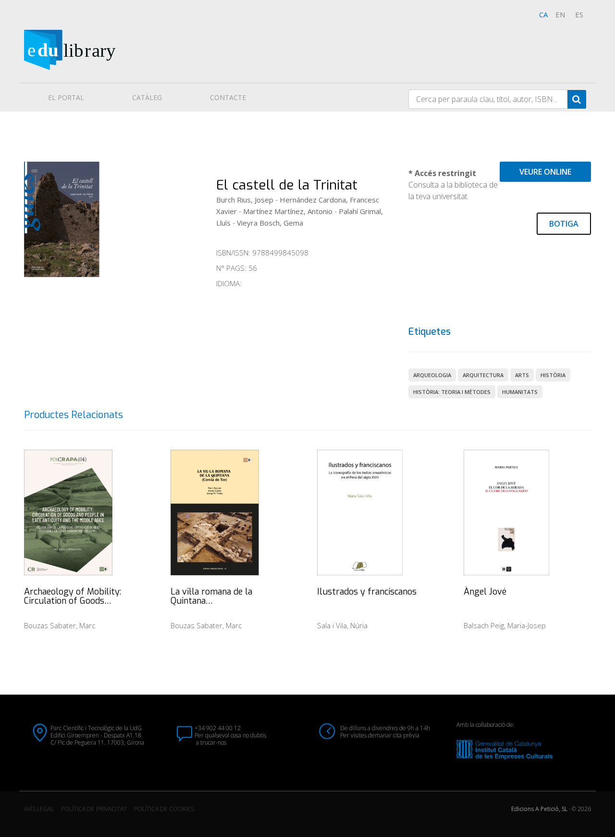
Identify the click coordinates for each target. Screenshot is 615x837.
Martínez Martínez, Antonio (287, 211)
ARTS (522, 375)
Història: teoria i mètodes (452, 391)
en (560, 14)
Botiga (563, 223)
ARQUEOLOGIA (432, 375)
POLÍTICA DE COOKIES (164, 809)
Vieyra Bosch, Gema (270, 223)
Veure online (545, 171)
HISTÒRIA (553, 375)
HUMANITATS (520, 391)
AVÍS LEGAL (39, 809)
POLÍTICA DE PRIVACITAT (94, 809)
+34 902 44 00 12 (218, 728)
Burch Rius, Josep (244, 199)
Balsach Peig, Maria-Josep (505, 625)
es (579, 14)
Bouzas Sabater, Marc (59, 625)
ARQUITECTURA (483, 375)
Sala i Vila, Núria (342, 625)
